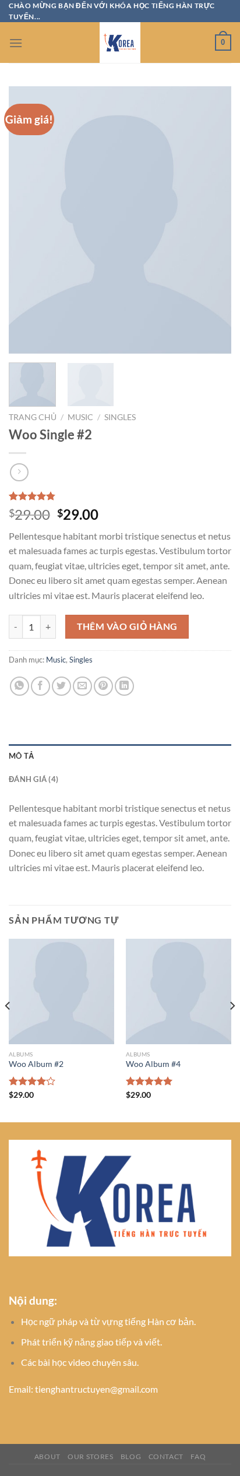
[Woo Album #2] (61, 991)
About (47, 1456)
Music (80, 417)
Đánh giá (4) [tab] (33, 779)
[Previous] (27, 220)
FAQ (198, 1456)
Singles (120, 417)
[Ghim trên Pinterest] (103, 686)
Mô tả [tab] (21, 755)
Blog (131, 1456)
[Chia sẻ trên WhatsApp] (19, 686)
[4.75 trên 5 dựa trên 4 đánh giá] (120, 496)
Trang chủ (33, 417)
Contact (166, 1456)
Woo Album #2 (36, 1064)
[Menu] (16, 43)
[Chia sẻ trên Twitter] (61, 686)
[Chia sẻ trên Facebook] (40, 686)
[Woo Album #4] (178, 991)
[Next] (212, 220)
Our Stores (90, 1456)
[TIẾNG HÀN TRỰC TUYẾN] (120, 42)
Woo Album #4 (153, 1064)
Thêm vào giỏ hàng (127, 626)
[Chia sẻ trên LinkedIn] (124, 686)
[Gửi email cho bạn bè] (82, 686)
